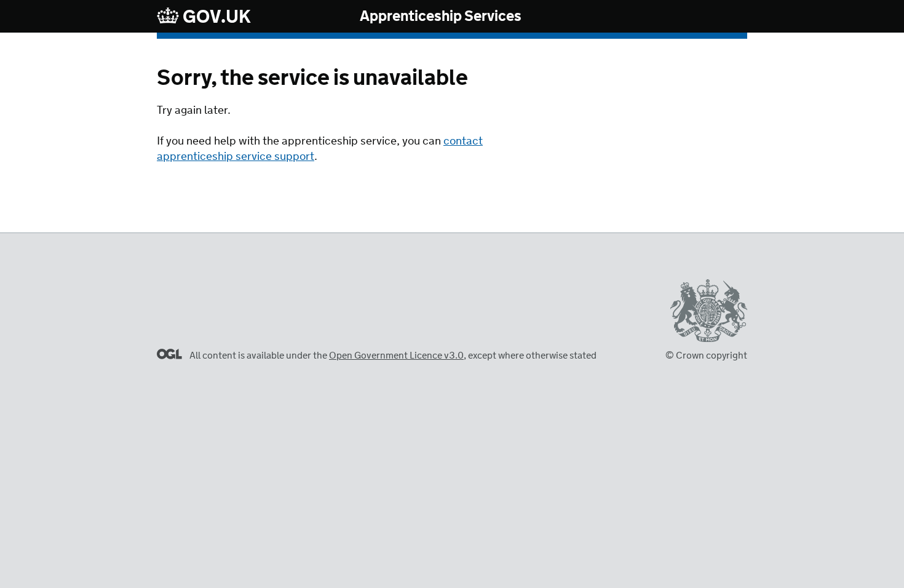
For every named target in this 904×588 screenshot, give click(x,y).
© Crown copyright (706, 355)
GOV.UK (215, 17)
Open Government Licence (169, 354)
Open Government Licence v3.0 (396, 355)
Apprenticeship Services (440, 17)
